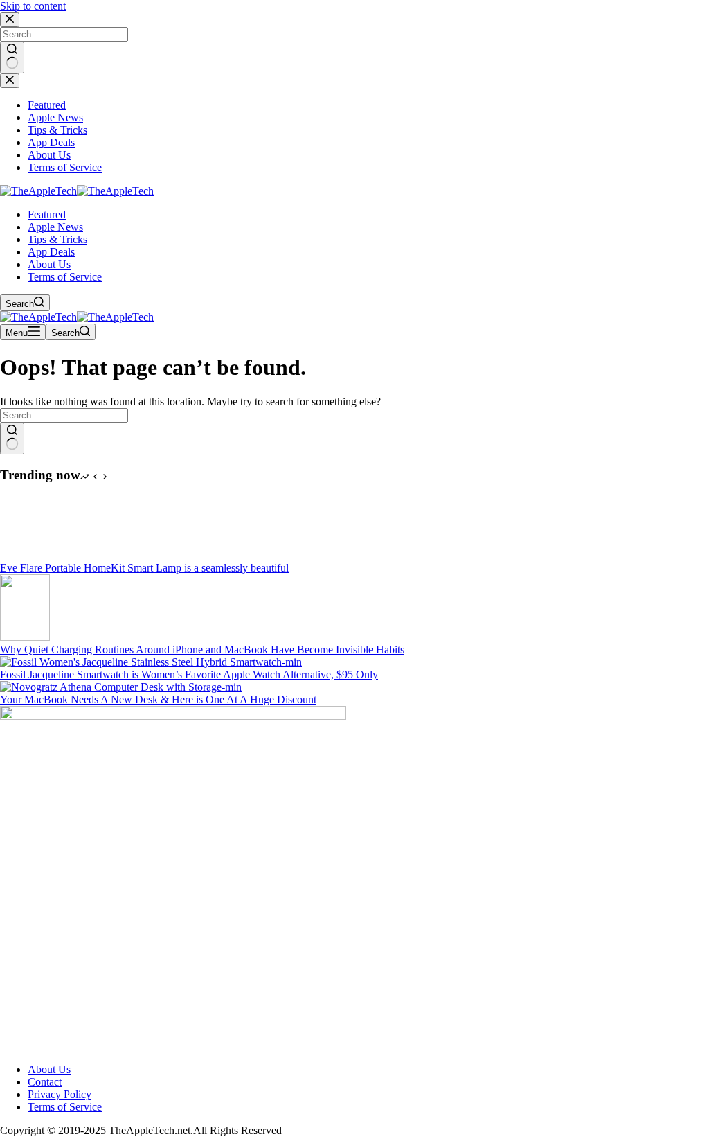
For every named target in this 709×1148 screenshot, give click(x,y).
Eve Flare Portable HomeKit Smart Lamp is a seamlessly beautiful (144, 568)
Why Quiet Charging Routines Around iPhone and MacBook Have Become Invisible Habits (202, 649)
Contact (45, 1082)
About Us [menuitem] (49, 155)
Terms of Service (65, 1107)
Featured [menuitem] (47, 105)
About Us (49, 1069)
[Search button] (12, 57)
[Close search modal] (9, 19)
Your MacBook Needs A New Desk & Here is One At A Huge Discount (158, 699)
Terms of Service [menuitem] (65, 167)
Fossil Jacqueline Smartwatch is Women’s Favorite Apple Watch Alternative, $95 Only (189, 674)
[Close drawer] (9, 80)
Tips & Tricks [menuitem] (57, 130)
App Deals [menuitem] (51, 142)
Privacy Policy (59, 1094)
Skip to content (33, 6)
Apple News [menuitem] (55, 117)
